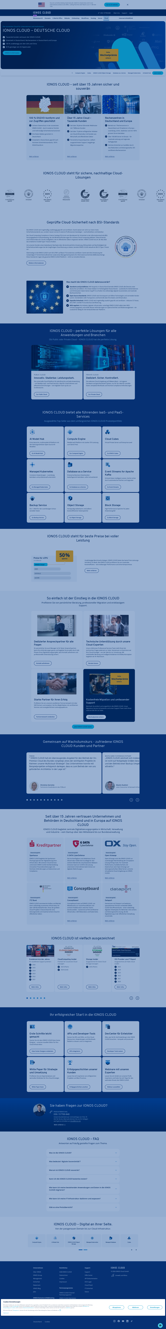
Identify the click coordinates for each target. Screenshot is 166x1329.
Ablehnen (135, 1307)
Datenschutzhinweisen (28, 1307)
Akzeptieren (16, 1310)
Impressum (6, 1313)
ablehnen (68, 1307)
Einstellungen (16, 1306)
